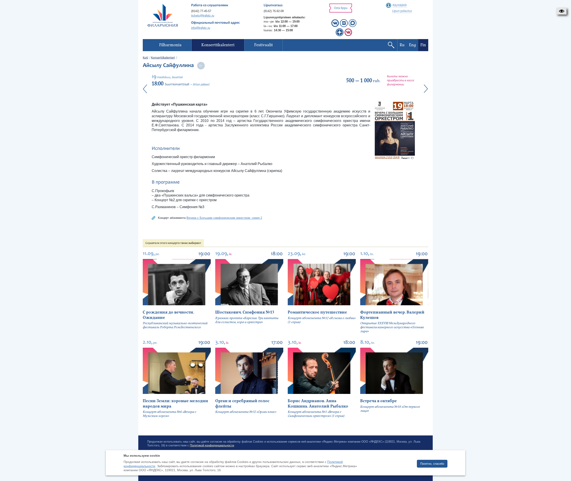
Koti (145, 57)
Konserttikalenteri (163, 57)
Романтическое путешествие (317, 312)
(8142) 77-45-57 (201, 11)
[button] (562, 11)
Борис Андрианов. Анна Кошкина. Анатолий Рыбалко (318, 403)
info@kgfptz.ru (200, 27)
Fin (423, 45)
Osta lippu (341, 8)
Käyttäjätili (400, 5)
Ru (402, 45)
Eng (412, 45)
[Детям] (348, 35)
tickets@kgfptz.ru (202, 15)
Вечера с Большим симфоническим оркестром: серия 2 (224, 218)
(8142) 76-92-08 (274, 11)
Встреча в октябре (378, 401)
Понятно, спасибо (432, 463)
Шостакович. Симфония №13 (244, 312)
